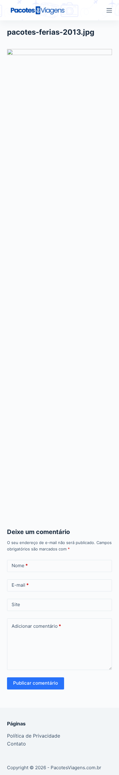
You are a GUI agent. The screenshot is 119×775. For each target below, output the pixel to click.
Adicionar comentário (36, 626)
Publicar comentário (35, 683)
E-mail (20, 585)
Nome (20, 565)
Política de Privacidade (33, 736)
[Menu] (109, 10)
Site (16, 604)
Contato (16, 744)
